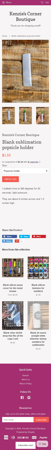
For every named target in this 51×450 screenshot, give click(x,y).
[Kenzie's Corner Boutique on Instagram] (28, 397)
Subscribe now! (25, 445)
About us (26, 379)
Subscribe (41, 419)
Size (4, 165)
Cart (46, 2)
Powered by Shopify (25, 431)
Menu (8, 2)
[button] (25, 161)
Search (25, 375)
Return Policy (26, 383)
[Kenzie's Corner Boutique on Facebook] (22, 397)
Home (4, 36)
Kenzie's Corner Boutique (25, 16)
